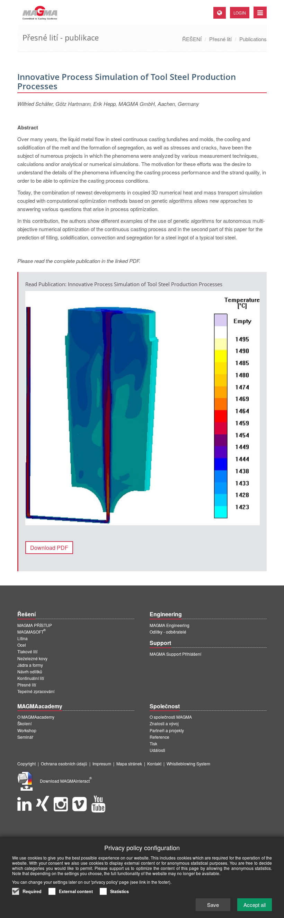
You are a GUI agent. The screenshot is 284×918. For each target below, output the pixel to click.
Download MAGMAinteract (66, 781)
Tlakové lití (27, 651)
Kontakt (154, 763)
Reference (159, 737)
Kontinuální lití (30, 678)
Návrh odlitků (29, 671)
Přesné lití (220, 39)
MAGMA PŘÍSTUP (34, 625)
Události (157, 750)
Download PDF (49, 548)
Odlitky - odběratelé (168, 632)
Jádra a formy (30, 665)
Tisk (153, 743)
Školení (24, 723)
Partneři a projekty (167, 730)
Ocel (21, 645)
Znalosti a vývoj (164, 723)
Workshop (26, 730)
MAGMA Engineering (169, 625)
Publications (253, 39)
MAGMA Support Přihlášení (175, 654)
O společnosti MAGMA (171, 717)
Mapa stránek (129, 763)
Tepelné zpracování (35, 691)
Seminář (25, 737)
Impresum (101, 763)
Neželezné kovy (32, 658)
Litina (22, 638)
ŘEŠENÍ (192, 39)
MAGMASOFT (31, 632)
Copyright (26, 763)
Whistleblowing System (188, 763)
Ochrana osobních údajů (64, 763)
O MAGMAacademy (35, 717)
